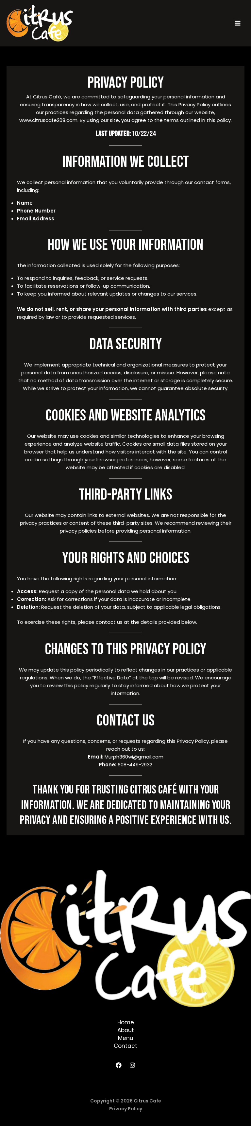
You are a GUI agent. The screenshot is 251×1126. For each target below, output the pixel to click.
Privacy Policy (125, 1108)
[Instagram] (132, 1065)
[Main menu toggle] (238, 23)
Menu (125, 1038)
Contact (125, 1046)
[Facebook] (119, 1065)
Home (125, 1022)
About (125, 1030)
